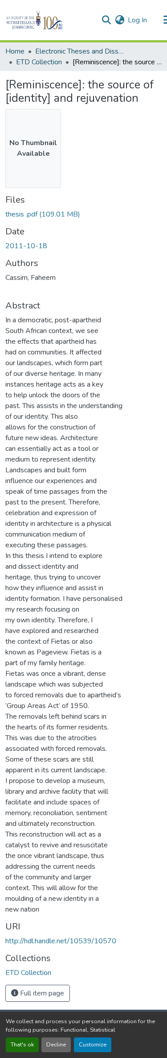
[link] (83, 214)
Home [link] (14, 51)
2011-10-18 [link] (26, 246)
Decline (56, 1045)
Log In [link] (137, 20)
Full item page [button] (41, 993)
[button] (49, 20)
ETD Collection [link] (39, 62)
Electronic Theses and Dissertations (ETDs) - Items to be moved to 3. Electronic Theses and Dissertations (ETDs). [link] (79, 51)
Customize (92, 1045)
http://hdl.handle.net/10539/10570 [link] (60, 941)
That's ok (22, 1045)
